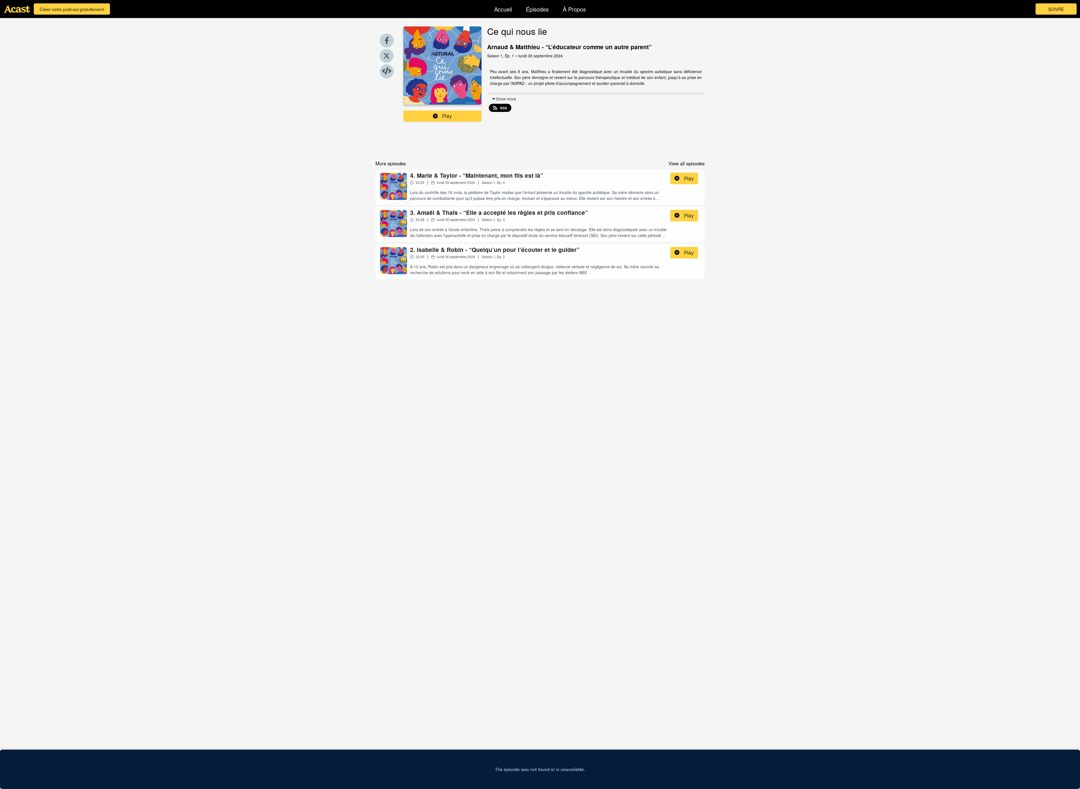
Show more (506, 98)
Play (447, 116)
